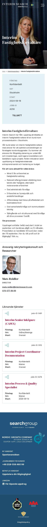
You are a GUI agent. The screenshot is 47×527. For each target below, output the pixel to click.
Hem (3, 71)
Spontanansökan (10, 454)
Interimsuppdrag (13, 71)
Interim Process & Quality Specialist (21, 385)
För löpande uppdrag (15, 484)
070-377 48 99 (9, 291)
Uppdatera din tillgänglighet (16, 474)
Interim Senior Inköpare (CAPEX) (20, 322)
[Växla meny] (43, 5)
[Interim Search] (15, 5)
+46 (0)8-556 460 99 (13, 464)
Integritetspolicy (23, 522)
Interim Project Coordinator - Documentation (23, 353)
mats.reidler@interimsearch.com (17, 287)
